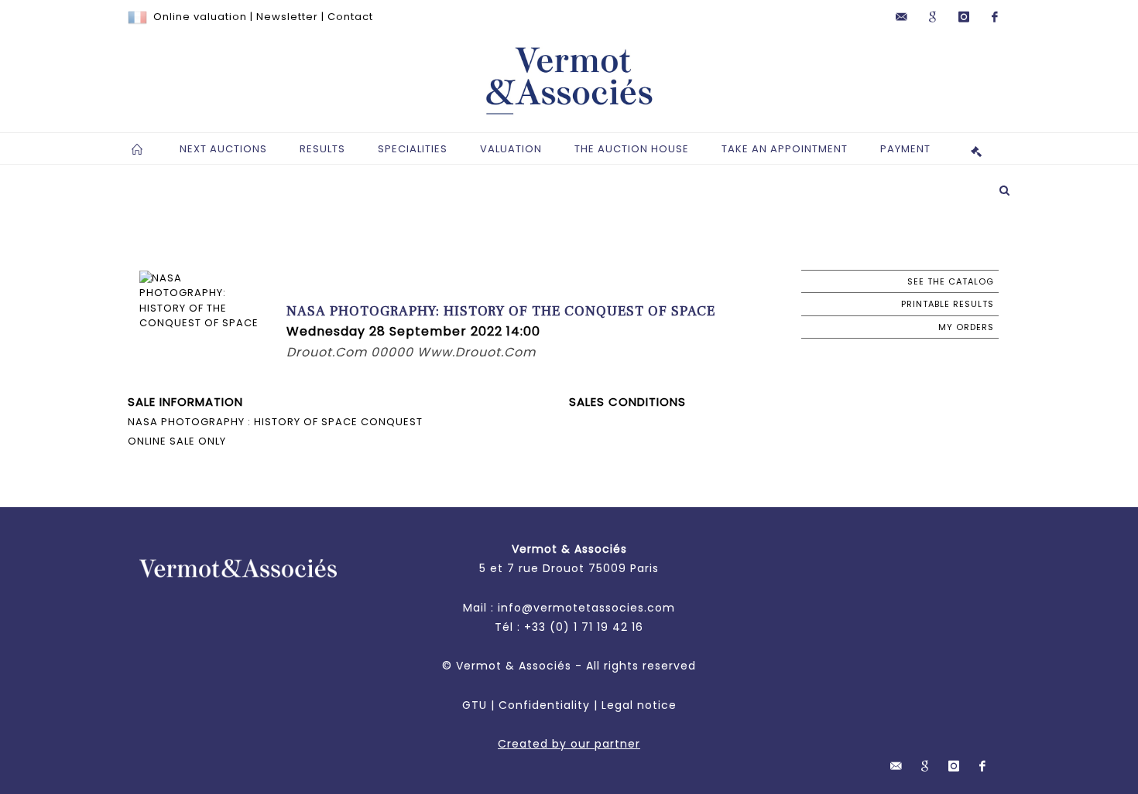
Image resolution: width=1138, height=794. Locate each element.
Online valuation (200, 16)
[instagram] (963, 17)
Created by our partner (569, 743)
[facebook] (994, 17)
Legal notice (639, 705)
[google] (932, 17)
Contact (350, 16)
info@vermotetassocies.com (586, 607)
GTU (474, 705)
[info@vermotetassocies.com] (901, 17)
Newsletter (287, 16)
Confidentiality (544, 705)
